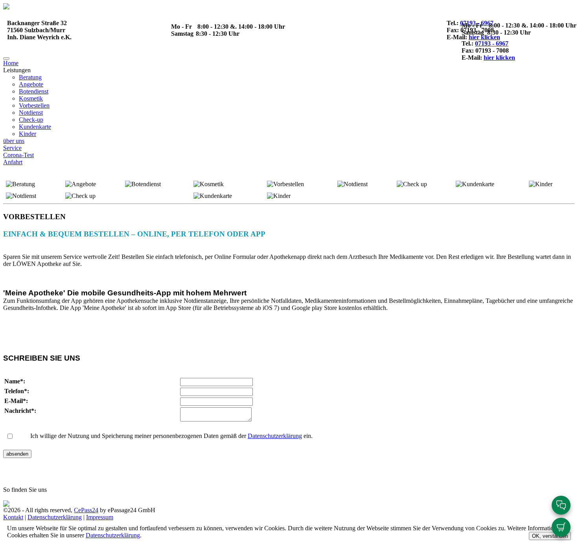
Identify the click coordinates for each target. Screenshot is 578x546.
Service (12, 148)
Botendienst (33, 91)
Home (10, 63)
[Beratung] (20, 184)
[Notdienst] (352, 184)
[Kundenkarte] (212, 196)
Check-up (31, 119)
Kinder (27, 133)
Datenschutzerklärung (275, 435)
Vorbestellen (34, 105)
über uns (13, 140)
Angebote (31, 84)
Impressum (99, 517)
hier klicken (484, 37)
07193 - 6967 (476, 23)
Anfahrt (12, 162)
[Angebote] (80, 184)
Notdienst (31, 112)
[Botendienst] (143, 184)
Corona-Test (18, 155)
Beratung (30, 77)
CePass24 (86, 510)
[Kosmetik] (208, 184)
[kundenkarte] (475, 184)
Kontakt (13, 517)
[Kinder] (540, 184)
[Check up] (412, 184)
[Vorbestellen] (285, 184)
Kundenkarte (35, 126)
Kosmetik (31, 98)
